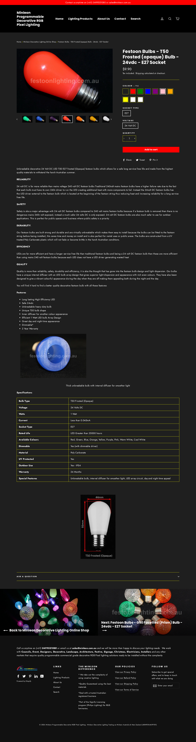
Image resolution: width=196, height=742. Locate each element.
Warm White (140, 99)
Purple (155, 91)
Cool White (133, 99)
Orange (170, 91)
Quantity (129, 133)
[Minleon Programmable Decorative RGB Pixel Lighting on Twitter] (24, 676)
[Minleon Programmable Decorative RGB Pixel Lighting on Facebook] (18, 676)
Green (140, 91)
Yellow (125, 99)
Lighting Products (80, 19)
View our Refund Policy (125, 677)
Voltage (128, 121)
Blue (148, 91)
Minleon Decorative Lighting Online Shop (39, 42)
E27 (127, 113)
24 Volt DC (130, 125)
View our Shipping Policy (126, 683)
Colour (131, 86)
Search (136, 19)
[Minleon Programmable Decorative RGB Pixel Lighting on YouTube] (42, 676)
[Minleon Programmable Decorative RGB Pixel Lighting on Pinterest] (30, 676)
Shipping (139, 73)
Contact (120, 19)
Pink (163, 91)
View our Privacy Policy (125, 672)
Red (133, 91)
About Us (103, 19)
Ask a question (27, 576)
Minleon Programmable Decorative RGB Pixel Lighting (30, 18)
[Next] (111, 119)
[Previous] (18, 119)
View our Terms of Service (127, 689)
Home (59, 19)
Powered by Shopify (24, 681)
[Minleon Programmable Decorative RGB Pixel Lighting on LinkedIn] (36, 676)
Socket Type (131, 108)
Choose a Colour (125, 91)
